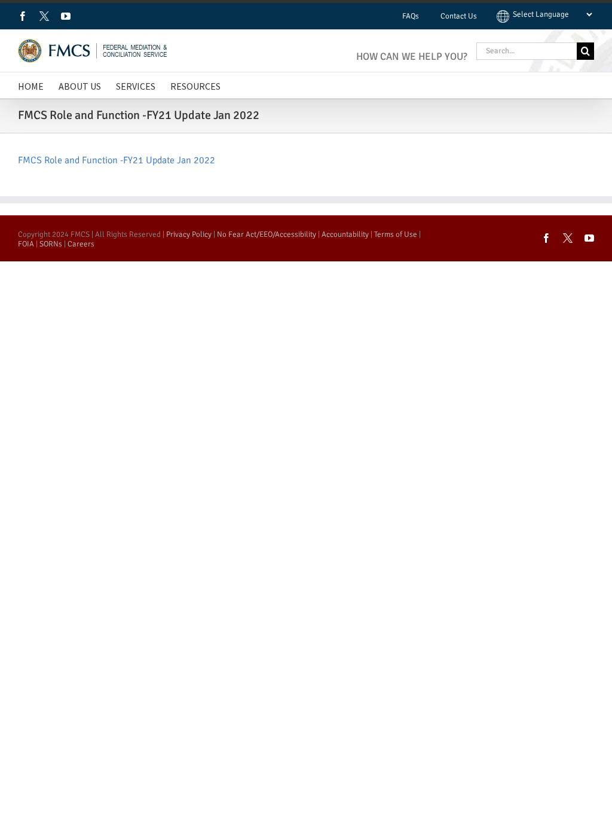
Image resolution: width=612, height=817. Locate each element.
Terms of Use (395, 234)
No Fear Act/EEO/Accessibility (266, 234)
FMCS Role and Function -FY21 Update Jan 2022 (116, 160)
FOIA (26, 244)
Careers (81, 244)
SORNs (50, 244)
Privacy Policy (189, 234)
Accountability (345, 234)
